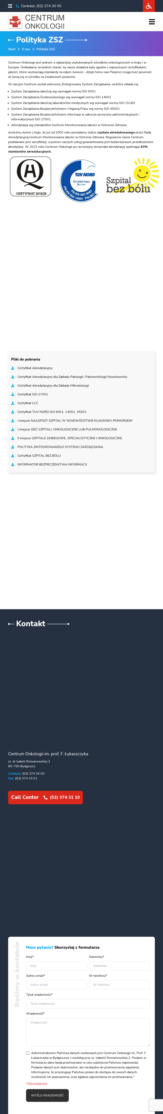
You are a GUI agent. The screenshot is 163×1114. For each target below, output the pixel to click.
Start (12, 49)
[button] (10, 6)
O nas (26, 49)
